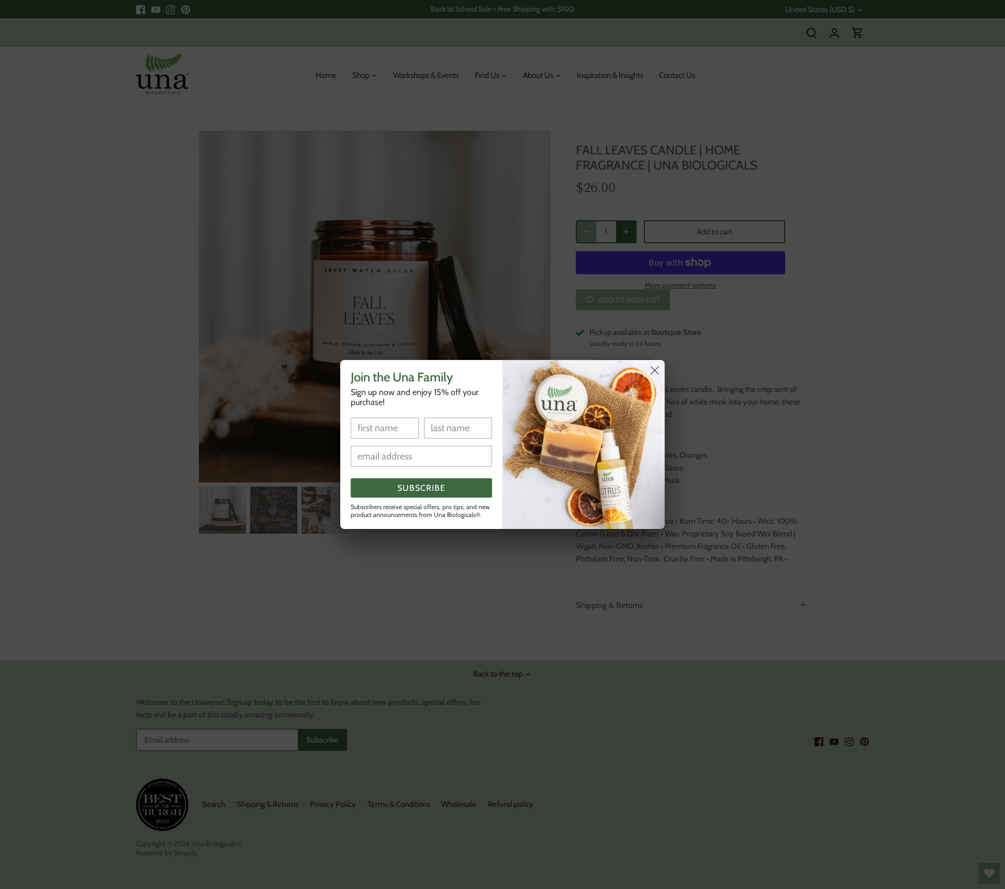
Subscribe (421, 488)
